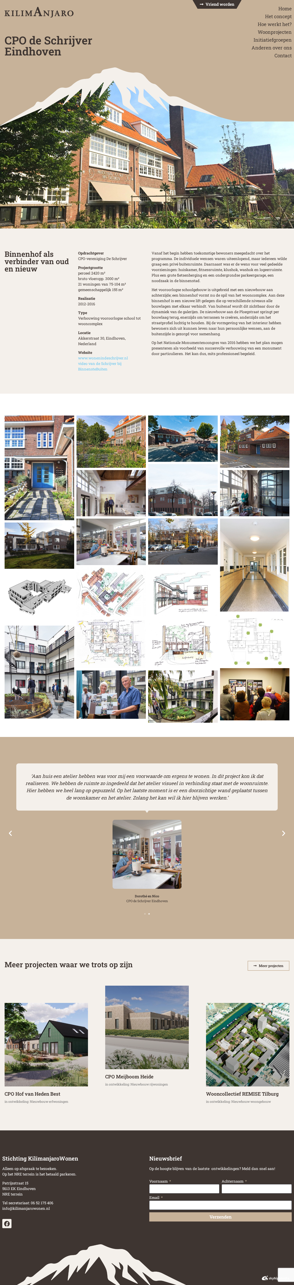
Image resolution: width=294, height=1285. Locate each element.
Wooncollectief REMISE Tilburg (242, 1094)
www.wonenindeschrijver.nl (103, 357)
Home (285, 8)
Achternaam (233, 1181)
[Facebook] (6, 1223)
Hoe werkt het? (275, 24)
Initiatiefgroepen (273, 40)
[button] (10, 833)
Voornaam (159, 1181)
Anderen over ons (272, 47)
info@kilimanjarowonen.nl (26, 1208)
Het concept (278, 16)
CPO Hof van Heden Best (32, 1094)
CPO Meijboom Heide (129, 1076)
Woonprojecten (275, 32)
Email (154, 1198)
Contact (283, 55)
